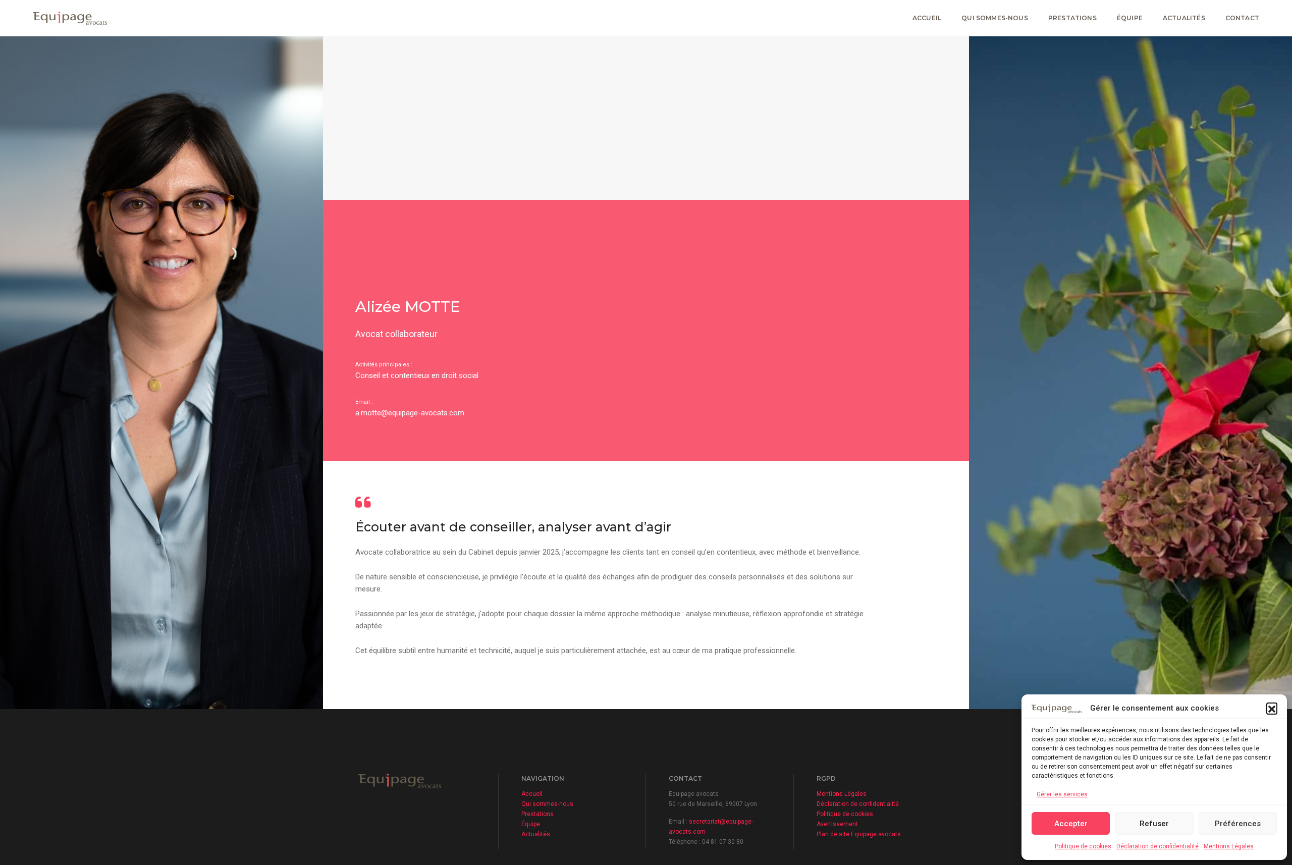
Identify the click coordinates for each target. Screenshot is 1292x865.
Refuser (1154, 823)
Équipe (1130, 18)
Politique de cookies (1083, 846)
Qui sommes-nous (994, 18)
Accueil (926, 18)
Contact (1242, 18)
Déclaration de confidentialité (1157, 846)
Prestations (1072, 18)
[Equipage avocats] (70, 17)
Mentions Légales (1229, 846)
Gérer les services (1062, 794)
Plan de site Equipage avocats (859, 834)
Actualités (1184, 18)
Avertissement (837, 824)
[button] (1272, 708)
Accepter (1071, 823)
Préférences (1238, 823)
